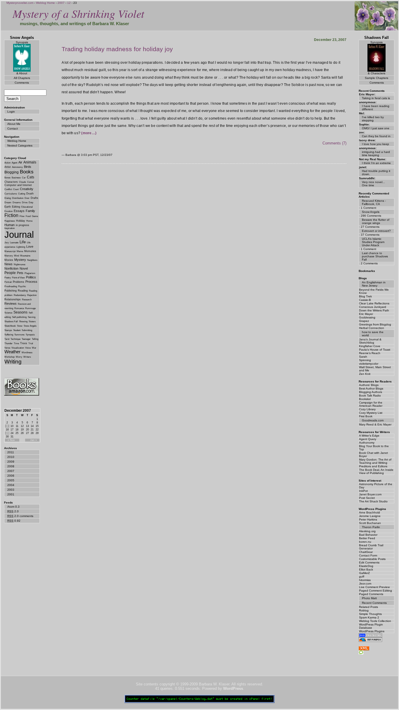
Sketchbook (10, 326)
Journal (19, 234)
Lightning (20, 247)
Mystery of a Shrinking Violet (78, 13)
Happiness (9, 221)
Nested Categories (19, 145)
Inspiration (9, 228)
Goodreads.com (373, 420)
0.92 (13, 520)
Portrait (8, 282)
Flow (22, 216)
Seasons (20, 312)
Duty (31, 202)
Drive (24, 202)
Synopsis (30, 334)
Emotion (8, 211)
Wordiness (27, 352)
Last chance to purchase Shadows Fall (375, 256)
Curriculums (10, 193)
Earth (7, 206)
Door (27, 198)
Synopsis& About (22, 58)
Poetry (7, 277)
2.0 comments (20, 516)
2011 (10, 452)
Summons (19, 334)
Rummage (30, 308)
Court (16, 189)
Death (30, 193)
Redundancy (20, 295)
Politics (31, 277)
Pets (20, 273)
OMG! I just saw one (375, 128)
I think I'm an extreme (376, 163)
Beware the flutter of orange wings (375, 221)
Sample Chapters (376, 78)
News (8, 264)
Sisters (32, 321)
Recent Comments (374, 602)
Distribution (17, 198)
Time (16, 343)
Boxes (7, 177)
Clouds (22, 182)
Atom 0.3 (13, 506)
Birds (27, 166)
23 (7, 433)
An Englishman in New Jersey (374, 284)
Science (8, 312)
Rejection (32, 295)
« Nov (11, 440)
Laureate (14, 242)
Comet (30, 182)
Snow (19, 326)
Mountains (25, 255)
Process (31, 281)
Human (9, 225)
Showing (23, 321)
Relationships (12, 299)
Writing (13, 362)
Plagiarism (30, 273)
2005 (10, 480)
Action (7, 162)
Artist (7, 167)
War (34, 348)
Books (27, 172)
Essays (19, 211)
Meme (20, 251)
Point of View (18, 277)
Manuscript (9, 251)
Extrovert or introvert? (376, 230)
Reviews (10, 303)
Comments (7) (334, 143)
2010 (10, 457)
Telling (35, 339)
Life (23, 242)
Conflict (8, 189)
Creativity (26, 189)
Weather (12, 351)
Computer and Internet (18, 185)
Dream (7, 202)
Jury (6, 242)
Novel (24, 268)
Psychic (22, 286)
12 (69, 2)
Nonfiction (11, 268)
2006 (10, 475)
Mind (16, 255)
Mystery (20, 259)
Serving (31, 317)
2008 (10, 466)
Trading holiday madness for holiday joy (117, 49)
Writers (27, 357)
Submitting (27, 330)
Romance (19, 308)
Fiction (11, 215)
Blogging (11, 172)
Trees (23, 343)
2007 (61, 2)
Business (16, 177)
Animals (29, 162)
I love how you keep (375, 144)
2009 (10, 461)
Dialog (7, 198)
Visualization (17, 348)
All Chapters (22, 78)
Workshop (9, 357)
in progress (22, 225)
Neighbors (32, 260)
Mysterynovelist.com (19, 2)
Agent (14, 162)
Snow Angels (30, 326)
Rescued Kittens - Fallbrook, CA (374, 202)
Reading (23, 290)
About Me (13, 123)
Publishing (10, 290)
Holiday (20, 220)
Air (20, 162)
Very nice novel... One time (373, 183)
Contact (12, 128)
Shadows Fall (11, 321)
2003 (10, 489)
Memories (30, 251)
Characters (11, 181)
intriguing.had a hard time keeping (376, 153)
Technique (15, 339)
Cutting (21, 193)
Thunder (8, 343)
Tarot (6, 339)
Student (16, 330)
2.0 (13, 511)
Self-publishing (19, 317)
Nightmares (19, 264)
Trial (30, 343)
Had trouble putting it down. (376, 172)
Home (29, 221)
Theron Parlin (371, 527)
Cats (30, 177)
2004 (10, 485)
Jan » (33, 440)
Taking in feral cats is (376, 98)
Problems (18, 281)
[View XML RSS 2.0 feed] (364, 649)
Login (11, 111)
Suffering (8, 334)
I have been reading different (375, 107)
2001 (10, 494)
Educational (27, 207)
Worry (19, 357)
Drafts (34, 198)
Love (29, 246)
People (10, 273)
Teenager (26, 339)
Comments (22, 82)
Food (28, 216)
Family (30, 211)
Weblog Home (45, 2)
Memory (8, 255)
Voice (28, 348)
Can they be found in (376, 136)
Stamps (8, 330)
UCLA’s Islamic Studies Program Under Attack (373, 242)
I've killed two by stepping (373, 119)
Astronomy (17, 167)
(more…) (88, 133)
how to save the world (373, 333)
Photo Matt (369, 598)
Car (24, 177)
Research (27, 299)
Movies (8, 260)
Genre (35, 216)
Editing (16, 206)
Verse (7, 348)
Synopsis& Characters (376, 58)
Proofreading (10, 286)
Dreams (17, 202)
